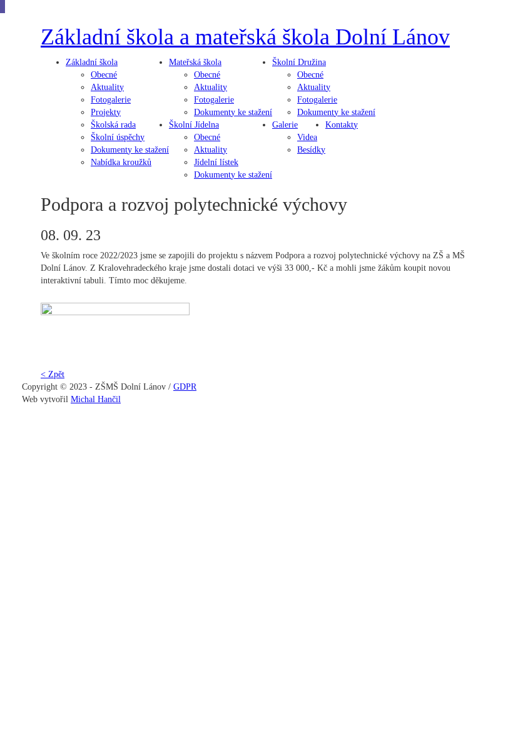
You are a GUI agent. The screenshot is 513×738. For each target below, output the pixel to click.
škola (92, 62)
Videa (307, 137)
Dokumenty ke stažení (130, 149)
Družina (299, 62)
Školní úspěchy (118, 137)
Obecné (104, 74)
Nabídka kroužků (121, 162)
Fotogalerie (111, 99)
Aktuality (107, 87)
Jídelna (194, 124)
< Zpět (52, 374)
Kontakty (341, 124)
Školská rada (113, 124)
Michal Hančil (96, 399)
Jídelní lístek (216, 162)
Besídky (311, 149)
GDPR (184, 387)
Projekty (106, 112)
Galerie (285, 124)
